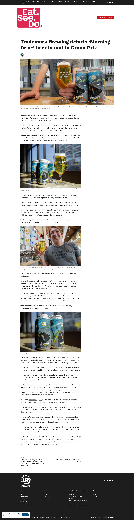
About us (23, 3)
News (44, 1)
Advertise (93, 1)
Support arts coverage (105, 17)
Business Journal (50, 499)
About (22, 494)
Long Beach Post (25, 1)
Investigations (76, 1)
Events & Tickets (36, 1)
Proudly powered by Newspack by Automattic (102, 517)
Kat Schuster (30, 54)
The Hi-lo (23, 37)
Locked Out (76, 495)
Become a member (26, 503)
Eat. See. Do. (51, 1)
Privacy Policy (24, 499)
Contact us (23, 501)
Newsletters (86, 1)
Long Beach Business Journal (63, 1)
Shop (94, 494)
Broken (78, 499)
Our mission (24, 496)
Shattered (78, 504)
